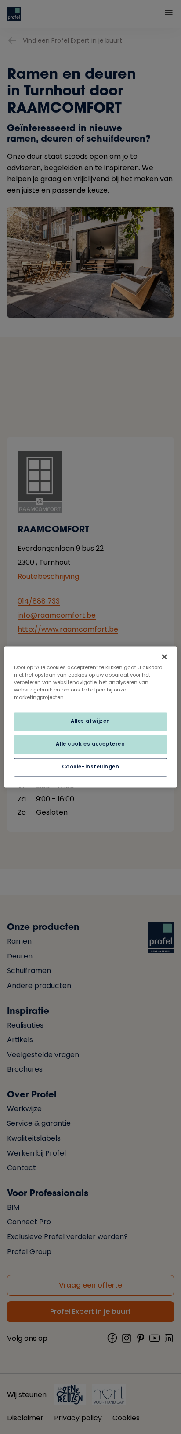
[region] (90, 716)
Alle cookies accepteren (90, 744)
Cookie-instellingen (90, 767)
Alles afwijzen (90, 721)
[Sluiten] (164, 656)
